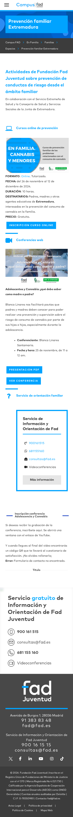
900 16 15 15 (36, 745)
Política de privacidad (40, 806)
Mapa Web (47, 810)
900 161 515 (28, 632)
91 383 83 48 (36, 720)
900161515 (36, 443)
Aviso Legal (14, 806)
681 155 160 (27, 653)
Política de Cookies (22, 810)
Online (25, 176)
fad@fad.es (36, 726)
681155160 (36, 451)
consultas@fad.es (42, 459)
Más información (42, 479)
